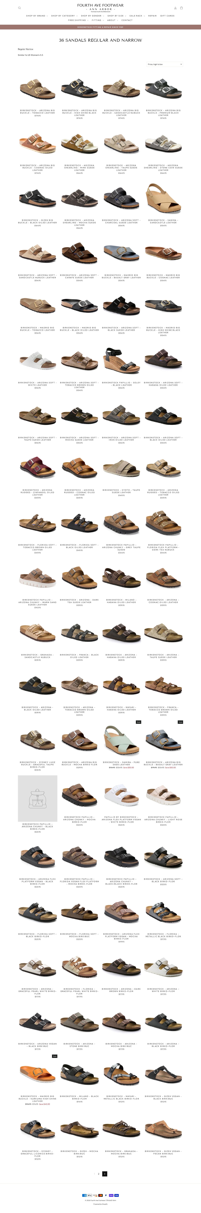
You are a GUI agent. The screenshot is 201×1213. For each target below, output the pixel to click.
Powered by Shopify (100, 1204)
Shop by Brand (36, 16)
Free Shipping (77, 20)
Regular (21, 49)
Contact (127, 20)
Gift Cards (167, 16)
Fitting (97, 20)
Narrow (29, 49)
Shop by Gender (91, 16)
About (111, 20)
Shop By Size (116, 16)
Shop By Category (63, 16)
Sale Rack (136, 16)
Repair (152, 16)
